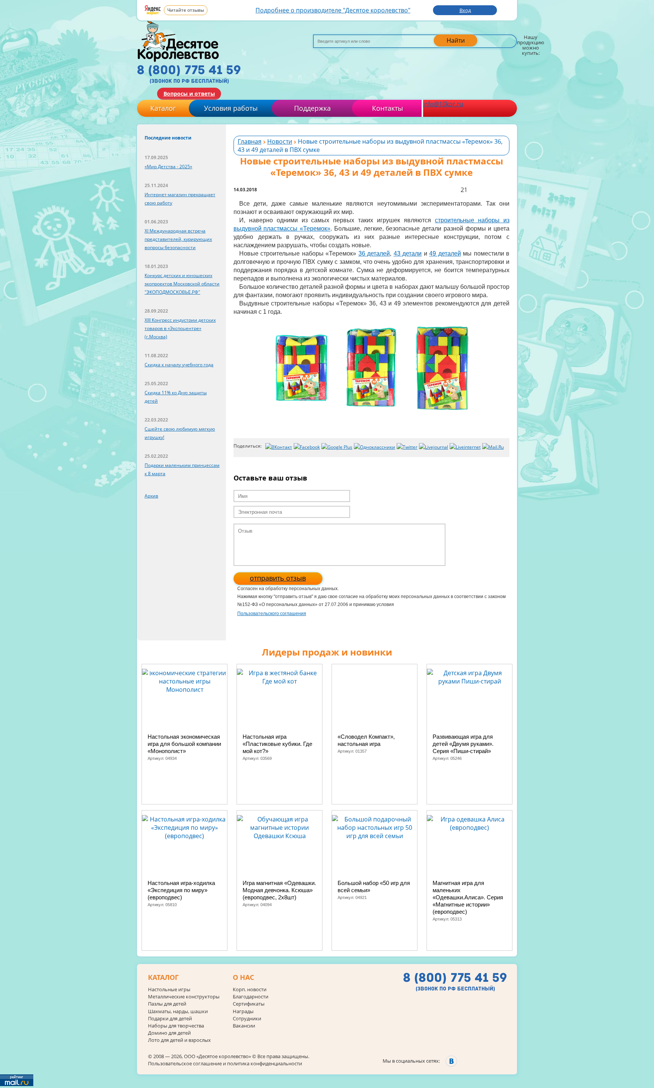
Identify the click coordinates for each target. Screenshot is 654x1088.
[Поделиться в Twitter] (407, 447)
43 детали (408, 253)
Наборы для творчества (176, 1026)
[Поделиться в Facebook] (307, 447)
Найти (456, 40)
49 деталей (445, 253)
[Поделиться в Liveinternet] (465, 447)
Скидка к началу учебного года (179, 364)
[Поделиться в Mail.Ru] (493, 447)
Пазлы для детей (167, 1004)
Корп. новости (249, 989)
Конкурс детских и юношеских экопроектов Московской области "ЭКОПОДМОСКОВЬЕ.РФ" (182, 283)
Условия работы (231, 108)
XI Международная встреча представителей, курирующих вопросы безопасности (178, 239)
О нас (243, 977)
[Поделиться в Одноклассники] (374, 447)
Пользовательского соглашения (271, 613)
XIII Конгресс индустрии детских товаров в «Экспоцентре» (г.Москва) (180, 328)
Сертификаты (249, 1004)
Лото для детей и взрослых (179, 1040)
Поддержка (312, 108)
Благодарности (250, 997)
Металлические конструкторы (184, 997)
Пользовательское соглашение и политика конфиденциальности (225, 1063)
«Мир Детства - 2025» (168, 166)
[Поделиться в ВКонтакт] (278, 447)
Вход (465, 10)
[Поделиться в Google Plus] (336, 447)
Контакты (387, 108)
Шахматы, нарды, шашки (178, 1011)
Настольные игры (169, 989)
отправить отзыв (278, 578)
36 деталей (374, 253)
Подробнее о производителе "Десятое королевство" (332, 10)
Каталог (163, 108)
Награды (243, 1011)
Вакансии (244, 1026)
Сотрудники (247, 1018)
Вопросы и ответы (189, 93)
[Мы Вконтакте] (451, 1061)
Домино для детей (169, 1033)
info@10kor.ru (443, 104)
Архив (151, 496)
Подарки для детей (170, 1018)
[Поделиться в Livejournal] (433, 447)
